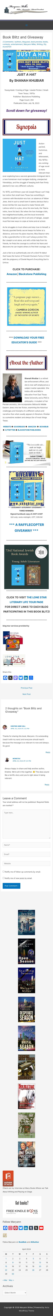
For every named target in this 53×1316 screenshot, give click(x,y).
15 (6, 1266)
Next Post (27, 694)
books (45, 42)
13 (40, 1262)
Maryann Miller (30, 44)
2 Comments (8, 42)
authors (18, 42)
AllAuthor (35, 1242)
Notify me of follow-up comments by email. (23, 872)
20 (40, 1266)
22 (6, 1270)
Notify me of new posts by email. (18, 878)
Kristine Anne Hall (18, 726)
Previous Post (26, 688)
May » (11, 1280)
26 (33, 1270)
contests (6, 44)
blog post (26, 42)
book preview (36, 42)
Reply (48, 752)
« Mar (5, 1280)
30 (13, 1274)
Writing (40, 44)
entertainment (17, 44)
